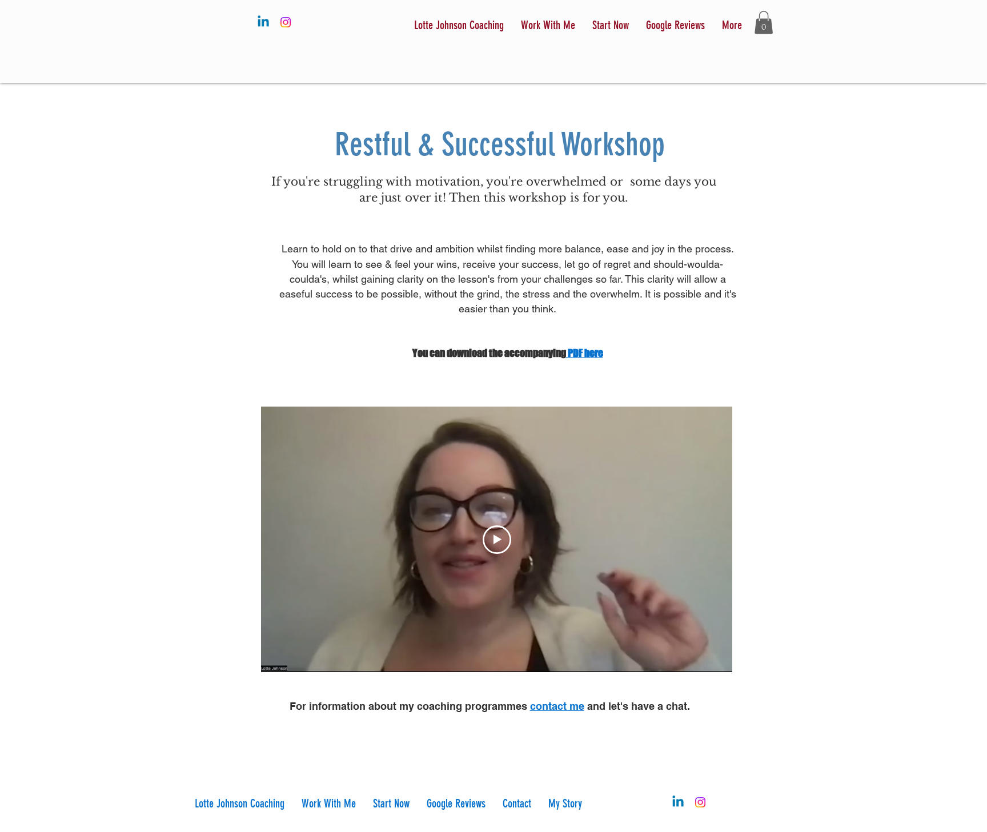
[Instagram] (285, 22)
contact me (557, 706)
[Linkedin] (263, 22)
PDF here (584, 353)
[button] (610, 25)
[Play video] (497, 539)
